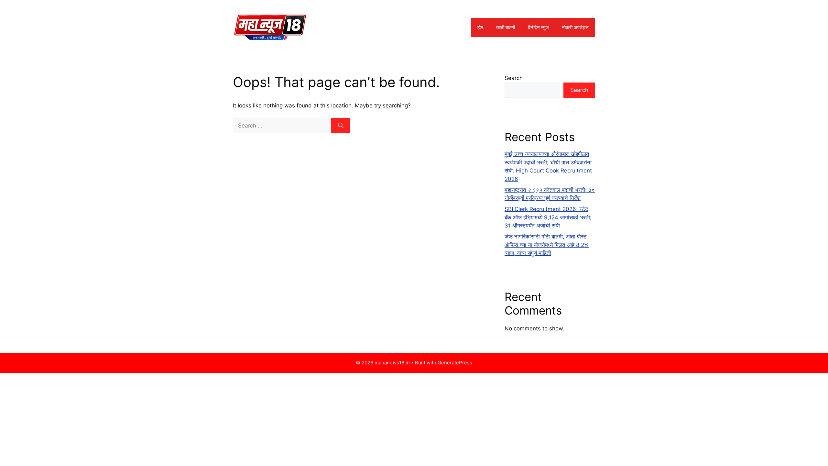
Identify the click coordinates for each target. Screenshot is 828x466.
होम (480, 27)
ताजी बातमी (505, 27)
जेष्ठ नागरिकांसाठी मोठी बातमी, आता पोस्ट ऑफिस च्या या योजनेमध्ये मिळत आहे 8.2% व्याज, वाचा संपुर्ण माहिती (547, 244)
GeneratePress (455, 363)
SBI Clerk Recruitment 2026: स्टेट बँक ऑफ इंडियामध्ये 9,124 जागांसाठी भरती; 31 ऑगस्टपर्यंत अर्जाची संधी (548, 217)
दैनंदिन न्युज (538, 27)
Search (514, 78)
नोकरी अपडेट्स (575, 27)
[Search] (340, 126)
